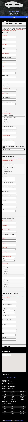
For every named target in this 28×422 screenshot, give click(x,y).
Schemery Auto (8, 420)
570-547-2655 (14, 11)
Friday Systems (20, 420)
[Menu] (14, 17)
